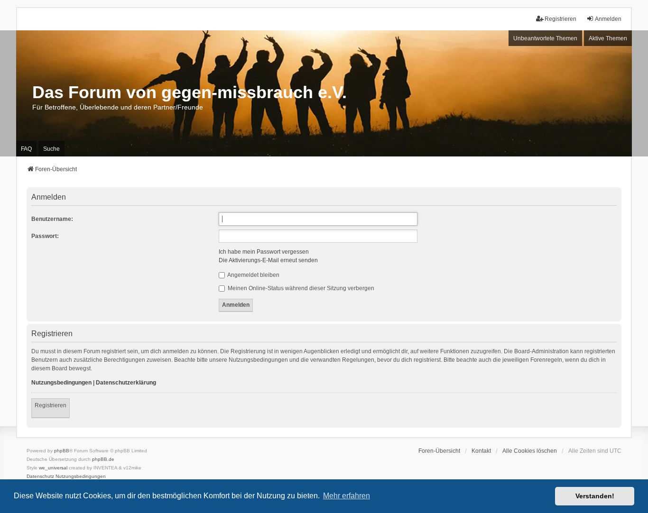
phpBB (61, 450)
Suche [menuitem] (51, 149)
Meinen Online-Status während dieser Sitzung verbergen (300, 288)
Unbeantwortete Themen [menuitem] (545, 38)
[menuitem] (40, 476)
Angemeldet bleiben (252, 275)
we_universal (53, 467)
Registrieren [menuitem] (560, 19)
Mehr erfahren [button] (346, 496)
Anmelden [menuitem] (608, 19)
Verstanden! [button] (594, 496)
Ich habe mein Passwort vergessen (264, 251)
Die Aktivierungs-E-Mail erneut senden (268, 260)
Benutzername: (52, 219)
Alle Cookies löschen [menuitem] (529, 451)
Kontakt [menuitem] (481, 451)
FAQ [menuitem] (26, 149)
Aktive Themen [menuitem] (608, 38)
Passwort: (45, 236)
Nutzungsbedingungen (61, 382)
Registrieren (50, 405)
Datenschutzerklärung (126, 382)
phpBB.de (103, 459)
